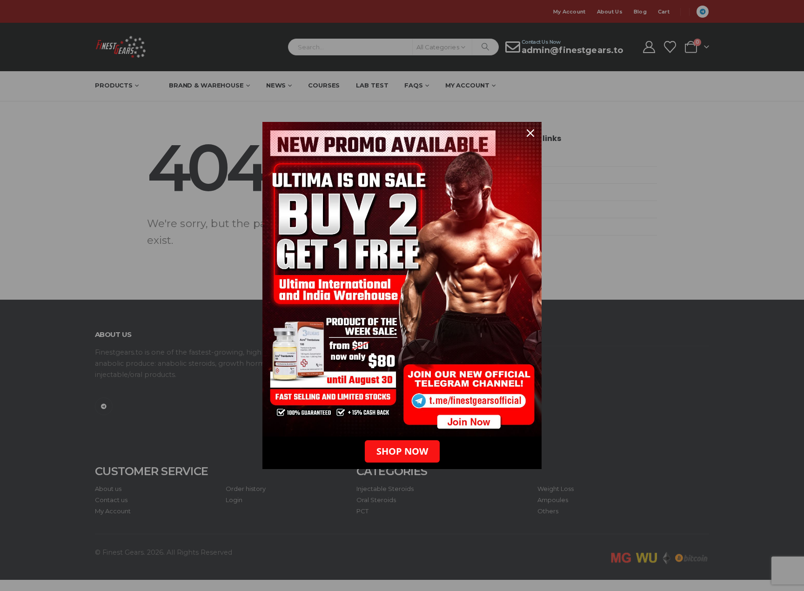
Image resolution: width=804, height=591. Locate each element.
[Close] (530, 133)
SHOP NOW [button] (402, 451)
